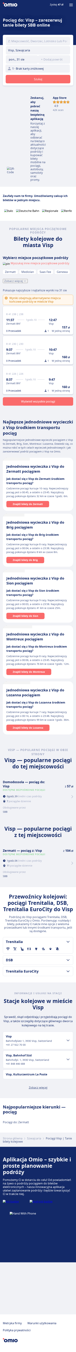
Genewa (62, 272)
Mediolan (27, 272)
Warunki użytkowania (41, 1323)
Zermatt (10, 272)
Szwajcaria (34, 1138)
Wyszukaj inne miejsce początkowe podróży (40, 263)
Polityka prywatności (17, 1330)
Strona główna (12, 1138)
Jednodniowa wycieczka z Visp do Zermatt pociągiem (35, 469)
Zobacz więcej (13, 281)
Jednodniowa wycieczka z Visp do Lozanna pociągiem (35, 692)
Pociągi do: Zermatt (16, 1122)
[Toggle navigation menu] (71, 5)
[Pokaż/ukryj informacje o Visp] (68, 1040)
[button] (22, 59)
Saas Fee (45, 272)
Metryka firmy (12, 1323)
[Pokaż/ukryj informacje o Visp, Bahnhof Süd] (68, 1059)
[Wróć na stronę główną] (10, 5)
